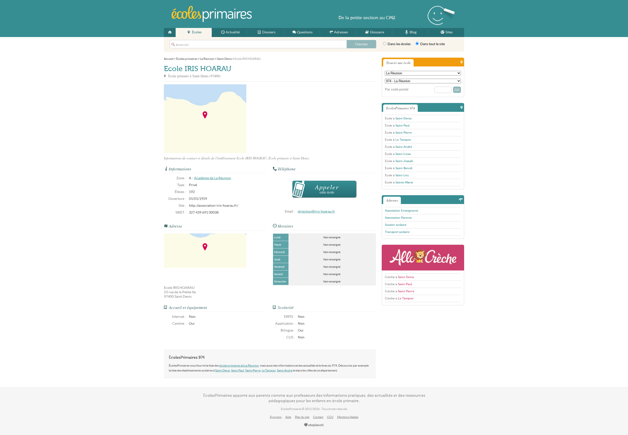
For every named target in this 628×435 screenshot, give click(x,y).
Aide (288, 417)
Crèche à (399, 277)
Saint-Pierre (253, 370)
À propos (276, 417)
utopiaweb (314, 425)
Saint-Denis (222, 370)
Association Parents (398, 217)
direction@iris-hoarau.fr (316, 211)
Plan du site (302, 417)
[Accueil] (170, 32)
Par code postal (396, 89)
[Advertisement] (290, 118)
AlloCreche (423, 257)
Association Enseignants (401, 210)
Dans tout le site (432, 44)
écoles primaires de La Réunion (239, 365)
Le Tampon (269, 370)
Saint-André (284, 370)
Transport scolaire (397, 232)
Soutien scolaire (395, 225)
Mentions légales (347, 417)
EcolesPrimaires (211, 14)
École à (398, 118)
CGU (330, 417)
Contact (318, 417)
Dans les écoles (399, 44)
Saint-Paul (237, 370)
